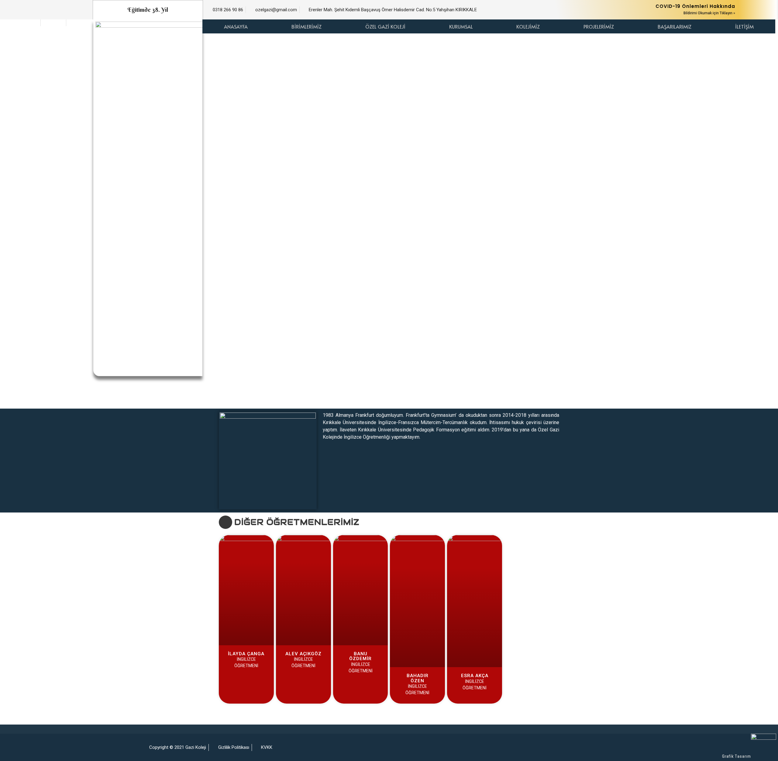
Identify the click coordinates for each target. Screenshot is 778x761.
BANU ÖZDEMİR (360, 656)
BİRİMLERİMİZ (306, 26)
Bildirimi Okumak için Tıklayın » (709, 13)
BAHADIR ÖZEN (418, 678)
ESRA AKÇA (474, 675)
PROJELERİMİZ (599, 26)
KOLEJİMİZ (528, 26)
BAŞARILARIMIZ (674, 26)
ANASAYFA (236, 26)
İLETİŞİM (744, 26)
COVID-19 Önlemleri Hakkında (695, 6)
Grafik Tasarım (736, 756)
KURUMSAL (461, 26)
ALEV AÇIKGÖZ (303, 653)
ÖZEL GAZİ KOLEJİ (385, 26)
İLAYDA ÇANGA (246, 653)
